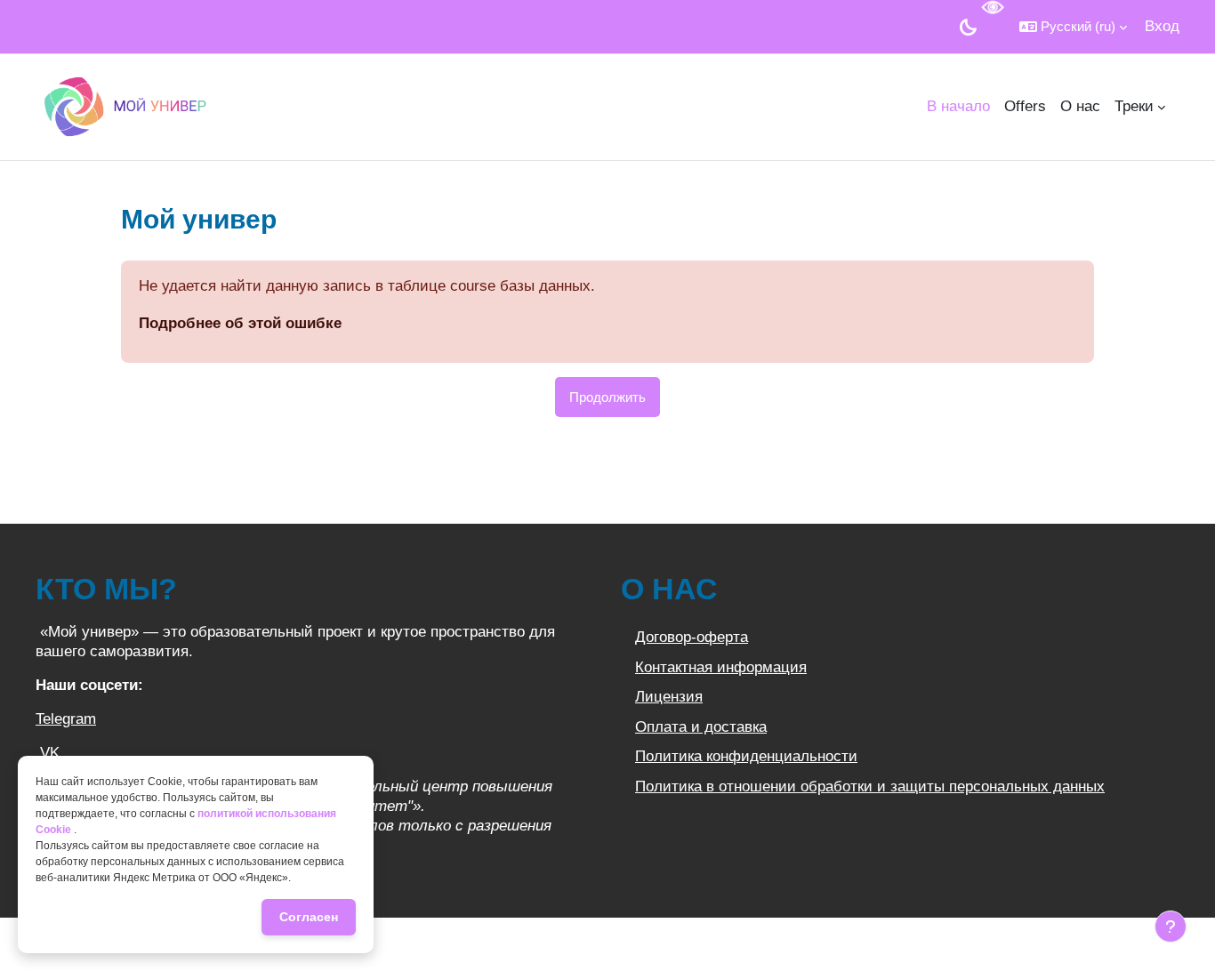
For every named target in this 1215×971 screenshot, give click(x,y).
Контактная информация (721, 667)
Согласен (308, 917)
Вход (1162, 26)
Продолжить (607, 397)
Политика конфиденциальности (746, 756)
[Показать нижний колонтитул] (1171, 927)
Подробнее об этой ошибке (240, 323)
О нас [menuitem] (1080, 106)
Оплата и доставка (701, 726)
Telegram (66, 718)
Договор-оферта (691, 637)
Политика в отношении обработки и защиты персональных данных (870, 786)
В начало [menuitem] (958, 106)
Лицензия (669, 696)
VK (50, 752)
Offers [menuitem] (1025, 106)
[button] (1073, 26)
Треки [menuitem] (1134, 106)
